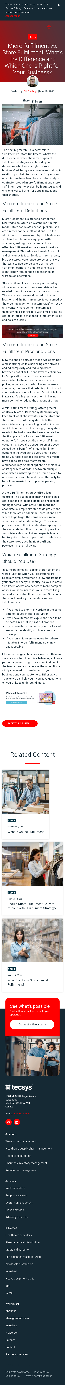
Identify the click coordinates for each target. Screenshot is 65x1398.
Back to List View (18, 723)
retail (32, 36)
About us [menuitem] (10, 1311)
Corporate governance (17, 1372)
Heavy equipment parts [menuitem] (19, 1278)
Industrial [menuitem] (11, 1271)
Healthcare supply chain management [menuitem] (28, 1148)
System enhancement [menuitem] (18, 1202)
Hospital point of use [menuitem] (18, 1155)
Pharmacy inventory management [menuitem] (26, 1163)
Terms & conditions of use (38, 1375)
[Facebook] (33, 102)
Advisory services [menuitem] (16, 1217)
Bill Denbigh (30, 91)
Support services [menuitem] (16, 1195)
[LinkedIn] (36, 102)
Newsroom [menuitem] (12, 1332)
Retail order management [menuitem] (21, 1170)
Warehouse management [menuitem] (20, 1141)
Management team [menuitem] (17, 1318)
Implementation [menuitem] (15, 1188)
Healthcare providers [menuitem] (18, 1235)
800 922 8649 (21, 1113)
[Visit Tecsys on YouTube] (8, 1122)
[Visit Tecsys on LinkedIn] (17, 1122)
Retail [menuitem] (9, 1293)
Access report (12, 15)
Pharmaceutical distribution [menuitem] (22, 1242)
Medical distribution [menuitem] (17, 1249)
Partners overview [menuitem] (16, 1354)
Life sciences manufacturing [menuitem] (23, 1256)
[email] (40, 102)
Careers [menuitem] (10, 1339)
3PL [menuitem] (8, 1285)
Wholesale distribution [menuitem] (19, 1264)
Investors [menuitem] (11, 1325)
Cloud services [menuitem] (14, 1209)
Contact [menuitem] (10, 1347)
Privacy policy (41, 1372)
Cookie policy (12, 1375)
